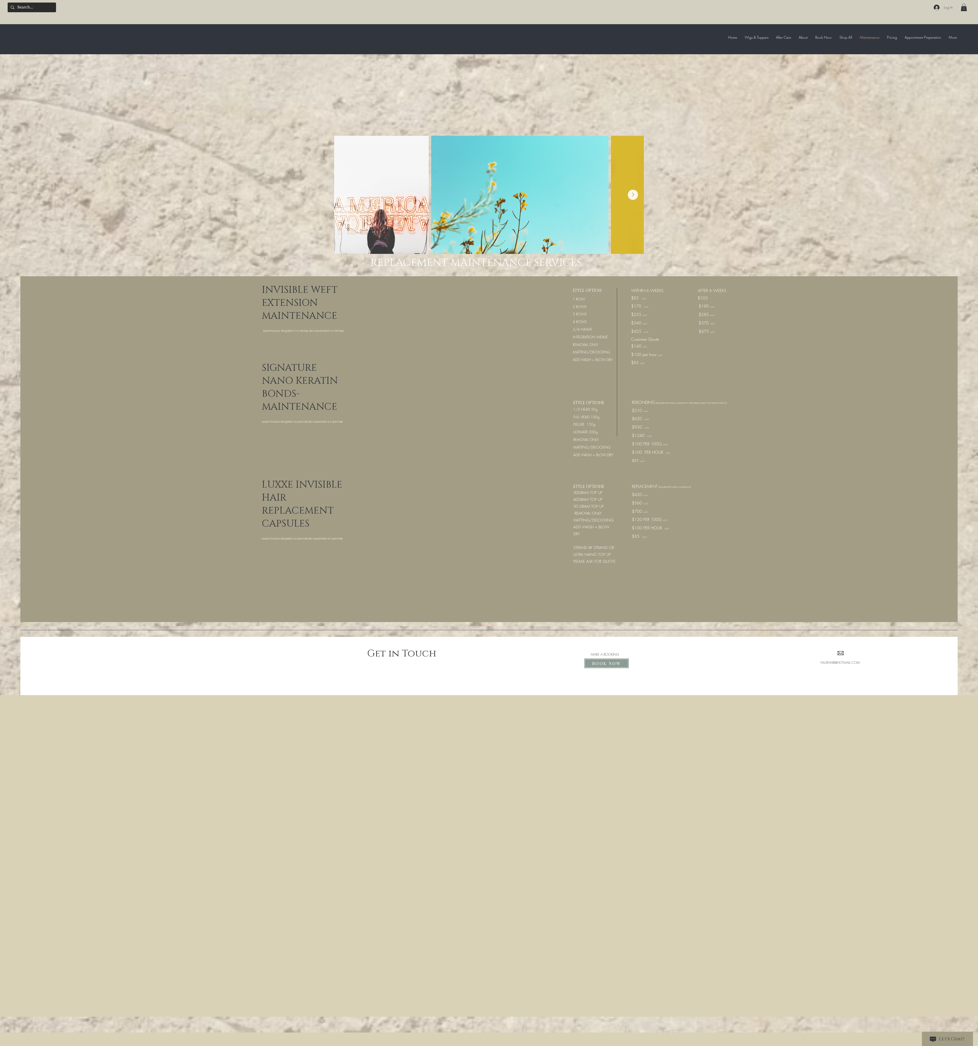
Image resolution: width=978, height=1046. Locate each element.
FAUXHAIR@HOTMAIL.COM (840, 662)
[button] (964, 7)
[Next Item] (633, 195)
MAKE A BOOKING (605, 654)
